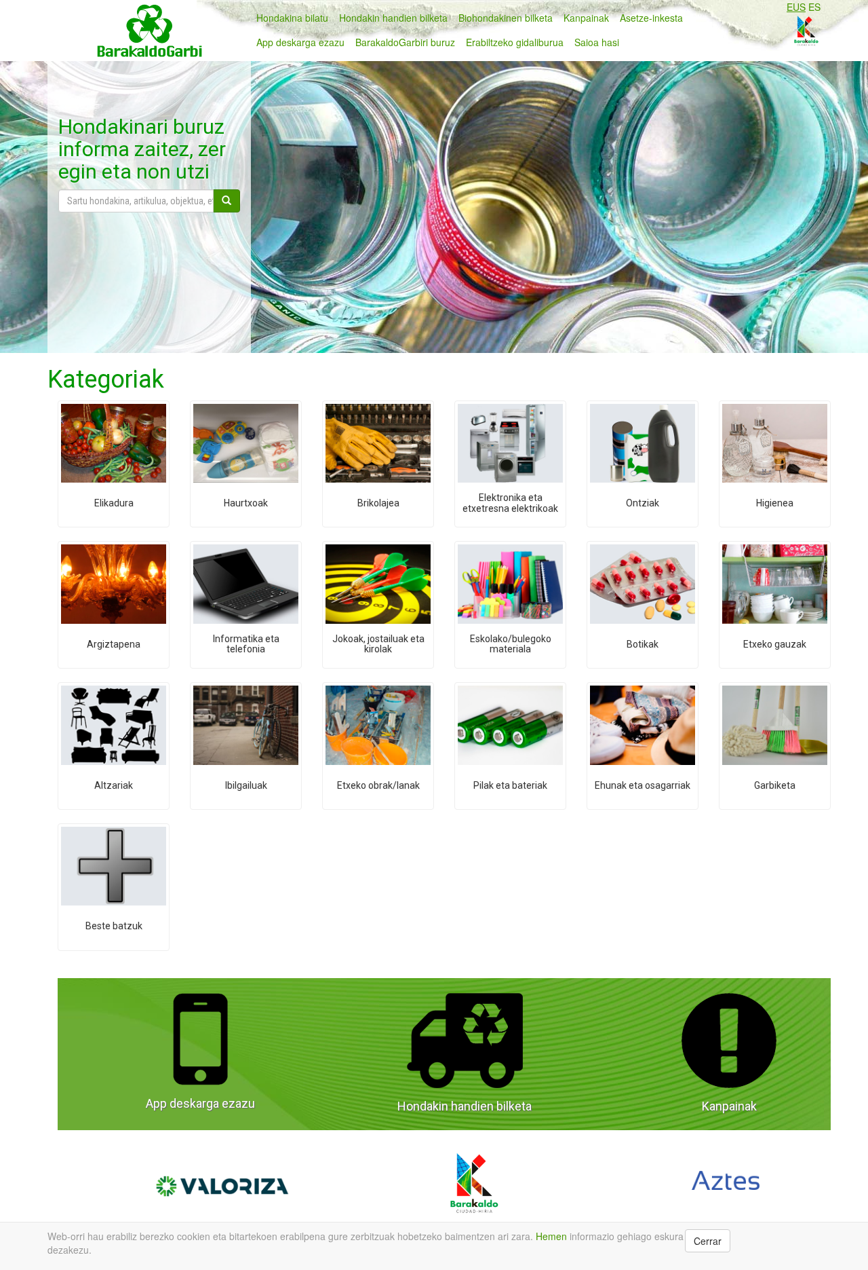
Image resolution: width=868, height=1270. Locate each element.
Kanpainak (586, 17)
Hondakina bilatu (292, 17)
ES (814, 7)
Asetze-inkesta (651, 17)
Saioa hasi (596, 42)
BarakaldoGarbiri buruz (405, 42)
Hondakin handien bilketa (393, 17)
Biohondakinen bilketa (505, 17)
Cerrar (708, 1241)
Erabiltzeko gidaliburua (515, 42)
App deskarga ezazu (300, 42)
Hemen (551, 1236)
